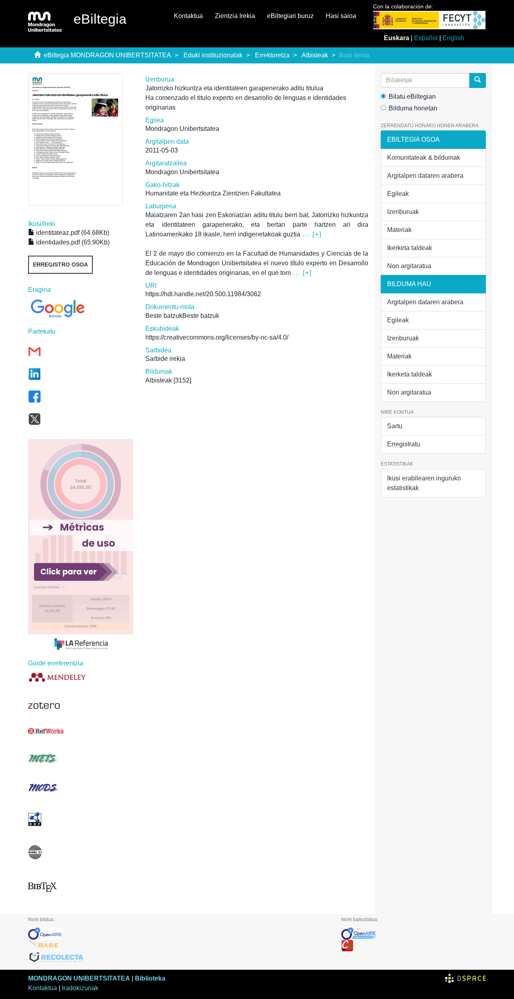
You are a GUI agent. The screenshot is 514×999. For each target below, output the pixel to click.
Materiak (399, 229)
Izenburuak (403, 211)
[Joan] (477, 80)
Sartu (394, 426)
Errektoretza (272, 55)
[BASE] (178, 946)
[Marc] (80, 852)
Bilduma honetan (413, 108)
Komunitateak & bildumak (423, 157)
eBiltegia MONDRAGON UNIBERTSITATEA (107, 55)
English (453, 38)
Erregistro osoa (60, 264)
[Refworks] (80, 731)
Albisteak (315, 55)
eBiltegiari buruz (290, 15)
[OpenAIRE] (178, 934)
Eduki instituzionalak (213, 55)
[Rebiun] (413, 946)
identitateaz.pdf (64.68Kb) (72, 232)
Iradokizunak (80, 988)
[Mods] (80, 788)
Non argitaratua (409, 265)
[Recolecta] (178, 958)
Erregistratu (403, 444)
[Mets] (80, 758)
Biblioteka (150, 978)
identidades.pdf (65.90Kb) (72, 242)
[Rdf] (80, 819)
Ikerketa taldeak (409, 247)
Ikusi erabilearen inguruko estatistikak (424, 483)
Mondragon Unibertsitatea (182, 128)
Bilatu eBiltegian (412, 96)
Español (426, 38)
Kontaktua (188, 15)
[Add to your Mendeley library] (80, 677)
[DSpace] (465, 978)
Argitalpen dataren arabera (425, 175)
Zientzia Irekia (235, 15)
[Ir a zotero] (80, 705)
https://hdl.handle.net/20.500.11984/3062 (203, 294)
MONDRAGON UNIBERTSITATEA (79, 978)
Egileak (398, 193)
